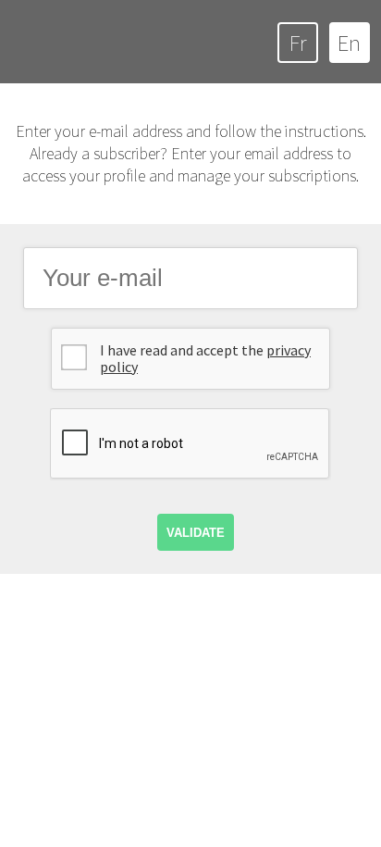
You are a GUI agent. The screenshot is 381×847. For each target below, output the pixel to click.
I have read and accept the (205, 359)
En (349, 42)
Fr (297, 42)
